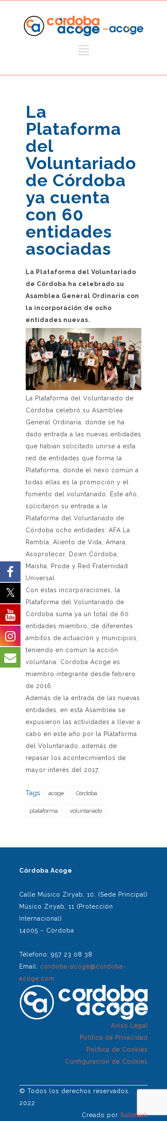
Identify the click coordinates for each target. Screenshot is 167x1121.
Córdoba (86, 793)
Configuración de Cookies (106, 1061)
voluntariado (86, 811)
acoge (56, 793)
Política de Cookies (117, 1049)
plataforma (44, 811)
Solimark (134, 1115)
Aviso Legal (129, 1025)
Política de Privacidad (114, 1037)
